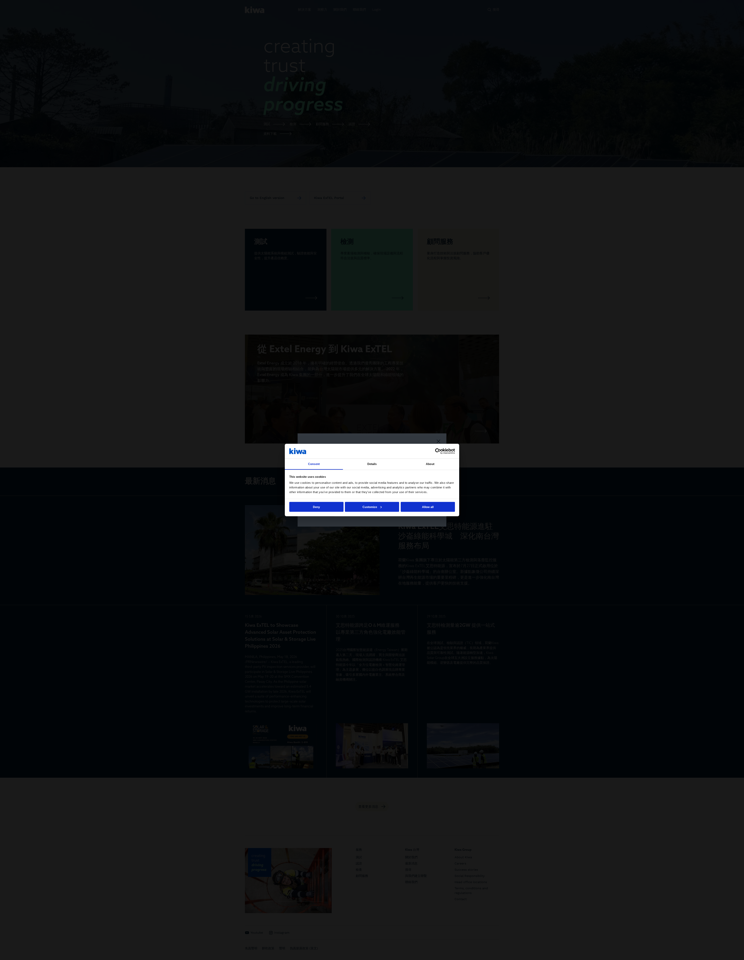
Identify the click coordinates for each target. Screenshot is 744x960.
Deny (316, 506)
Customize (370, 506)
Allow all (428, 506)
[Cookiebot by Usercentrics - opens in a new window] (438, 451)
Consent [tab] (314, 464)
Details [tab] (372, 464)
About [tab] (430, 464)
